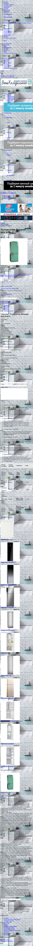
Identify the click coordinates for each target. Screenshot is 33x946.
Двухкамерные (7, 31)
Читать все (3, 797)
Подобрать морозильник (10, 53)
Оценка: (3, 400)
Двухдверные (4, 275)
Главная (6, 2)
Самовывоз (7, 11)
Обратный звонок (5, 88)
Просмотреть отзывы (6, 294)
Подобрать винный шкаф (10, 68)
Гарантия (6, 3)
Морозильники (8, 17)
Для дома (6, 64)
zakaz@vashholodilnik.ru (7, 941)
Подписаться (4, 900)
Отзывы (6, 8)
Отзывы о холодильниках (10, 926)
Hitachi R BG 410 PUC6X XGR (9, 584)
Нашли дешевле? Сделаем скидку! (10, 302)
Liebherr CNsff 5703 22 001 (8, 630)
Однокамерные (8, 32)
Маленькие (7, 44)
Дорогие (10, 275)
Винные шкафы (8, 20)
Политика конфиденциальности (12, 930)
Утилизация (7, 10)
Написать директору (5, 944)
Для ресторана (7, 62)
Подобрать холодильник (10, 38)
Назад (5, 25)
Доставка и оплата (8, 4)
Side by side (10, 100)
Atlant (5, 51)
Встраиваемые (7, 33)
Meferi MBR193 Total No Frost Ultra (10, 720)
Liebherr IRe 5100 (5, 652)
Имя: (2, 381)
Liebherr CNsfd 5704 (6, 675)
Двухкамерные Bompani (10, 276)
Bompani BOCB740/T (6, 792)
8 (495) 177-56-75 (7, 76)
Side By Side (7, 35)
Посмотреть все (8, 28)
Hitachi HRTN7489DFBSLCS (8, 607)
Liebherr (6, 61)
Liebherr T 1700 (5, 539)
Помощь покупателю (9, 927)
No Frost (6, 29)
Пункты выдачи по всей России (12, 919)
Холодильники (8, 14)
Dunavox (6, 60)
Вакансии (6, 934)
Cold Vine (6, 66)
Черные (6, 36)
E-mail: (2, 384)
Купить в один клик (6, 301)
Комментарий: (5, 387)
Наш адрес (6, 7)
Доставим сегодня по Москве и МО (9, 288)
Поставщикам (7, 933)
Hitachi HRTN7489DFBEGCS (8, 698)
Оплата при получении (6, 286)
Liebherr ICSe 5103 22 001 (7, 743)
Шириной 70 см (25, 275)
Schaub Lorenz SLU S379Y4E (8, 562)
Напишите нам (8, 6)
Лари (5, 46)
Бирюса (6, 50)
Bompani (6, 280)
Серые (2, 276)
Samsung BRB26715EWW (7, 766)
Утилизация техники (9, 929)
